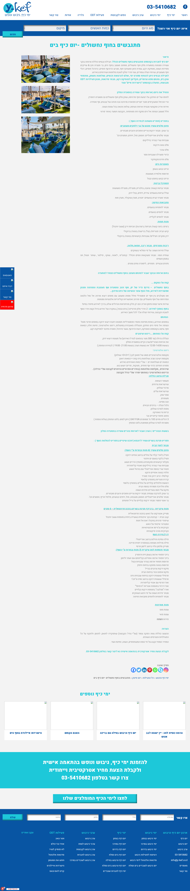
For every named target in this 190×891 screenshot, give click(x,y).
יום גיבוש (182, 844)
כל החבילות (148, 678)
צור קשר (53, 15)
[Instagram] (166, 670)
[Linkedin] (144, 670)
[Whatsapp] (155, 670)
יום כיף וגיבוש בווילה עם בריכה (118, 733)
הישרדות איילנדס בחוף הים (26, 733)
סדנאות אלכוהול (56, 855)
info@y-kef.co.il (179, 860)
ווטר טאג (60, 838)
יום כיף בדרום (119, 849)
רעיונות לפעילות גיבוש (146, 855)
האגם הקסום (71, 733)
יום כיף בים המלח (117, 855)
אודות (68, 15)
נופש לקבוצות (118, 15)
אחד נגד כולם (57, 844)
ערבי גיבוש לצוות (86, 844)
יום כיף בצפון (119, 838)
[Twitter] (138, 670)
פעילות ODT (97, 15)
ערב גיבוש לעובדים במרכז (82, 860)
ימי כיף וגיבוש (162, 678)
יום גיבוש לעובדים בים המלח (143, 865)
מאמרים (183, 865)
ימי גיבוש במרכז (149, 844)
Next (164, 44)
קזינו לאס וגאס (57, 871)
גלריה (81, 15)
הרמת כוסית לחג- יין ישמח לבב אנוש (164, 735)
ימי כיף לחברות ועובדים (114, 871)
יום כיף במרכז (119, 844)
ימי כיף (171, 15)
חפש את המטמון (56, 860)
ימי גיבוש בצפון (149, 838)
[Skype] (160, 670)
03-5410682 (161, 7)
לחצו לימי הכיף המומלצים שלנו (95, 798)
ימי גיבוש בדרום (149, 849)
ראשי (184, 15)
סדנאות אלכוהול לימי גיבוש (143, 860)
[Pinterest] (149, 670)
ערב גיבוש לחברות (86, 855)
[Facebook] (133, 670)
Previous (25, 44)
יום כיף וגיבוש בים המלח (114, 865)
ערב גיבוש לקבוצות (85, 849)
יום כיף (184, 838)
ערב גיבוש (138, 15)
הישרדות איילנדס (55, 865)
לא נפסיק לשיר (56, 849)
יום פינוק (136, 678)
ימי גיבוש (155, 15)
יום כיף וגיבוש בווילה (116, 860)
